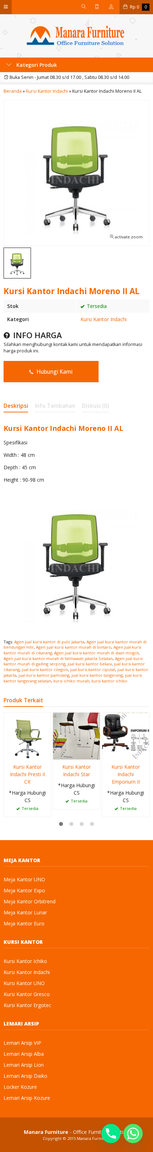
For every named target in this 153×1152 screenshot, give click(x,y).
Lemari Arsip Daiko (25, 1075)
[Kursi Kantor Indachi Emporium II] (125, 735)
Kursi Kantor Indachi (103, 319)
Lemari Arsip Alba (24, 1053)
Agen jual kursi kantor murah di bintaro (73, 647)
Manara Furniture (93, 1138)
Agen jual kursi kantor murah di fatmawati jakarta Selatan (58, 658)
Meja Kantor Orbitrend (30, 901)
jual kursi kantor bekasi (90, 663)
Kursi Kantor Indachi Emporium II (125, 774)
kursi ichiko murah (71, 680)
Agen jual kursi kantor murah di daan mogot (96, 652)
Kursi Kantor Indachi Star (76, 770)
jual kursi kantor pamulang (44, 675)
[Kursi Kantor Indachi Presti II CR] (27, 735)
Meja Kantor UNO (24, 879)
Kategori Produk (36, 64)
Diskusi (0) (95, 406)
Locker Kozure (20, 1086)
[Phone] (111, 1133)
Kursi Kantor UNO (24, 983)
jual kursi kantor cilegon (45, 669)
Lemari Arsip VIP (22, 1042)
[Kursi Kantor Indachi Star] (76, 735)
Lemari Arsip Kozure (27, 1097)
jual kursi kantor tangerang (97, 675)
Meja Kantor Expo (24, 890)
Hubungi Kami (54, 371)
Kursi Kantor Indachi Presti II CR (27, 774)
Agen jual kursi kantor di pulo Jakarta (49, 641)
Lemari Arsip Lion (24, 1064)
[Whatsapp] (133, 1133)
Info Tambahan (55, 406)
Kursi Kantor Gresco (27, 994)
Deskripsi (16, 406)
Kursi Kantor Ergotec (27, 1005)
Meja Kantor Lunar (25, 912)
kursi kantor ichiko (109, 680)
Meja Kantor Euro (24, 923)
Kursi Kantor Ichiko (25, 961)
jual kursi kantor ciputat (92, 669)
